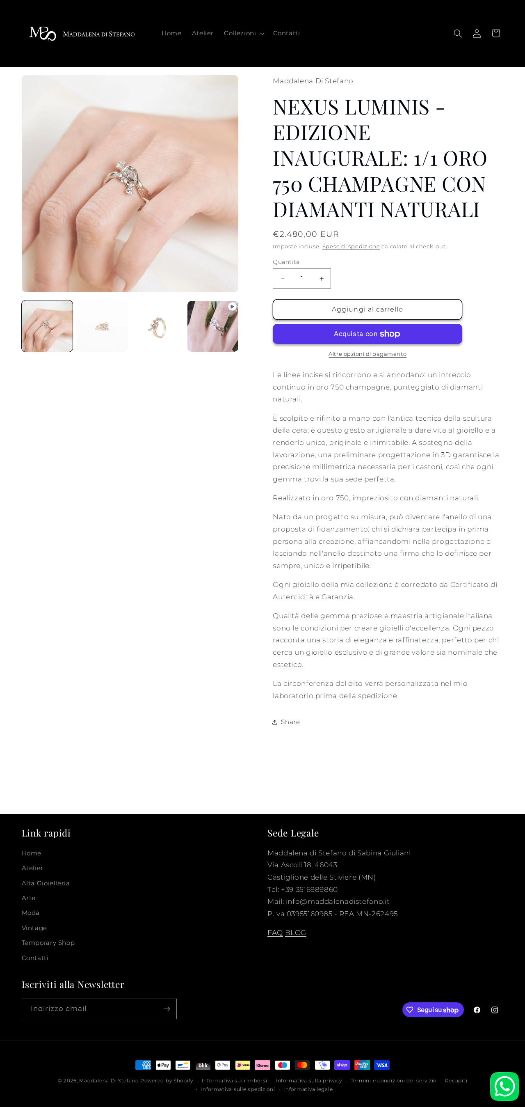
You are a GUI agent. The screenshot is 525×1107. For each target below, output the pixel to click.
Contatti (35, 958)
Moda (31, 913)
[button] (243, 33)
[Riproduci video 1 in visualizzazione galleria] (212, 326)
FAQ (275, 932)
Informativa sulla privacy (309, 1081)
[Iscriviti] (166, 1009)
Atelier (32, 868)
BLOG (296, 932)
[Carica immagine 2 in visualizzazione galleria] (102, 326)
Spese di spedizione (351, 246)
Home (32, 853)
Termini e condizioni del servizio (393, 1081)
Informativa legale (308, 1089)
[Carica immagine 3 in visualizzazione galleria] (157, 326)
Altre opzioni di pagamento (367, 354)
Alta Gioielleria (46, 883)
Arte (29, 898)
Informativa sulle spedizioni (238, 1089)
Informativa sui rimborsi (234, 1081)
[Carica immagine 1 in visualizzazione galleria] (47, 326)
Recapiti (456, 1081)
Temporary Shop (48, 943)
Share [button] (290, 722)
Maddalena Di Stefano (109, 1081)
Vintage (34, 928)
